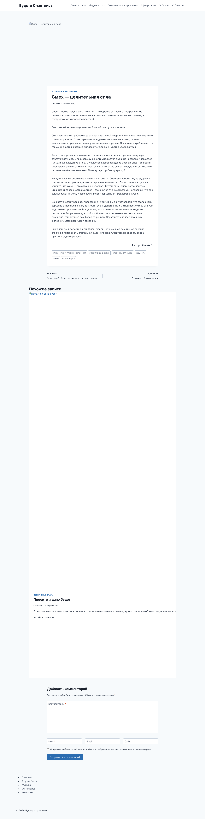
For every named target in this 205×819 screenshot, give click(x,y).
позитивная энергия (99, 253)
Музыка (26, 785)
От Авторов (29, 788)
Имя (51, 741)
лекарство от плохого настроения (69, 253)
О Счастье (178, 5)
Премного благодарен (145, 276)
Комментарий (57, 704)
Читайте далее (43, 617)
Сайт (127, 741)
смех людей (68, 258)
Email (90, 741)
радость (140, 253)
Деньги (75, 5)
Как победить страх (93, 5)
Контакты (27, 792)
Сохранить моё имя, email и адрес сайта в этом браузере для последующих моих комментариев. (101, 749)
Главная (27, 777)
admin (57, 104)
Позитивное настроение (64, 91)
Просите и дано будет (52, 599)
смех (56, 258)
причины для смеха (122, 253)
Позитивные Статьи (43, 595)
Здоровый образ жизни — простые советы (72, 276)
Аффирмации (148, 5)
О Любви (164, 5)
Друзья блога (30, 781)
